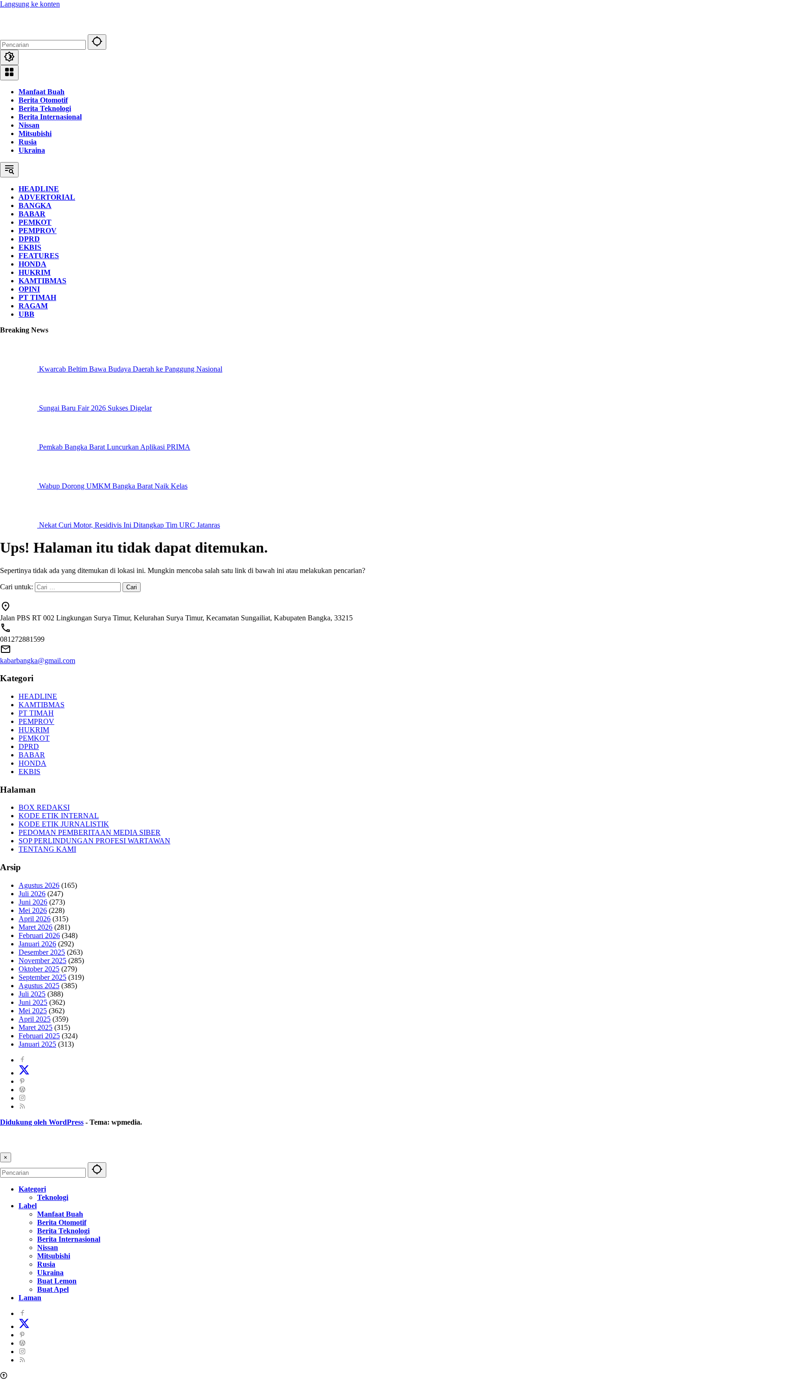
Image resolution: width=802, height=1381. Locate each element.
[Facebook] (22, 1060)
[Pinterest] (22, 1081)
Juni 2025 (33, 1002)
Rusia (28, 142)
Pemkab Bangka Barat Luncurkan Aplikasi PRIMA (114, 447)
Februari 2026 (39, 935)
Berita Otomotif (43, 100)
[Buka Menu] (9, 72)
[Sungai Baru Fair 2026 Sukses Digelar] (19, 408)
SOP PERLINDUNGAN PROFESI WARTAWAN (94, 841)
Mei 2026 (33, 910)
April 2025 (35, 1019)
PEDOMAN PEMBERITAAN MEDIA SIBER (90, 832)
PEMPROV (36, 721)
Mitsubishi (35, 133)
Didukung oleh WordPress (42, 1122)
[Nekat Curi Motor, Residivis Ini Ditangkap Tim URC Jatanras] (19, 525)
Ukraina (32, 150)
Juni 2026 (33, 902)
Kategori (32, 1189)
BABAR (32, 755)
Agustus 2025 (39, 986)
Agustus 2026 (39, 885)
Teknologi (52, 1197)
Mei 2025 (33, 1011)
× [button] (5, 1157)
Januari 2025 (37, 1044)
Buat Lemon (57, 1281)
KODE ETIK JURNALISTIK (64, 824)
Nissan (29, 125)
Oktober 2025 (39, 969)
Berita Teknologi (45, 108)
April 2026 (35, 919)
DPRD (29, 746)
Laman (30, 1298)
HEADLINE (38, 696)
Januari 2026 (37, 944)
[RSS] (22, 1106)
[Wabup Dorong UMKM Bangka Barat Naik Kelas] (19, 486)
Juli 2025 (32, 994)
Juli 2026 (32, 894)
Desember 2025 (42, 952)
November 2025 (42, 960)
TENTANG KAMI (47, 849)
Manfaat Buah (42, 92)
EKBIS (29, 771)
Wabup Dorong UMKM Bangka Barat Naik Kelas (113, 486)
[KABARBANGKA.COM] (58, 30)
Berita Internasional (50, 117)
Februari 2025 (39, 1036)
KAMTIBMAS (42, 705)
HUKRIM (34, 730)
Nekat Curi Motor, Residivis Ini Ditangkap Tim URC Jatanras (129, 525)
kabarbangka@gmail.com (37, 660)
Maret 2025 (35, 1027)
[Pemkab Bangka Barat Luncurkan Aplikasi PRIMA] (19, 447)
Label (28, 1206)
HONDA (32, 763)
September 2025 (42, 977)
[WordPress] (22, 1090)
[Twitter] (24, 1073)
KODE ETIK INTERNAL (59, 816)
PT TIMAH (36, 713)
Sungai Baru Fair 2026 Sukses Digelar (95, 408)
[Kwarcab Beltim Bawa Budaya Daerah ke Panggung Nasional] (19, 369)
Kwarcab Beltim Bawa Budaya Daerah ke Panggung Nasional (130, 369)
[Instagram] (22, 1098)
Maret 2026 (35, 927)
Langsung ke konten (30, 4)
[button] (97, 42)
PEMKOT (34, 738)
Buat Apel (53, 1289)
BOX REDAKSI (44, 807)
